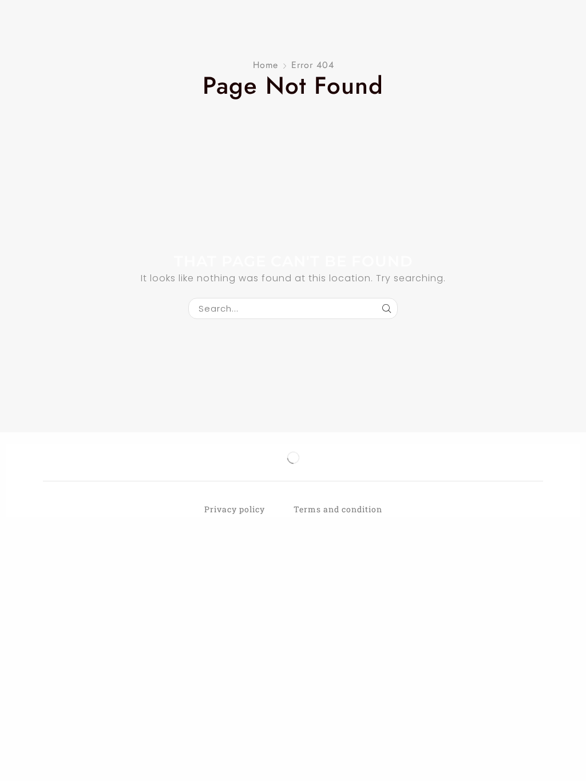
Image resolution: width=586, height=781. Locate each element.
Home (265, 64)
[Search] (387, 308)
